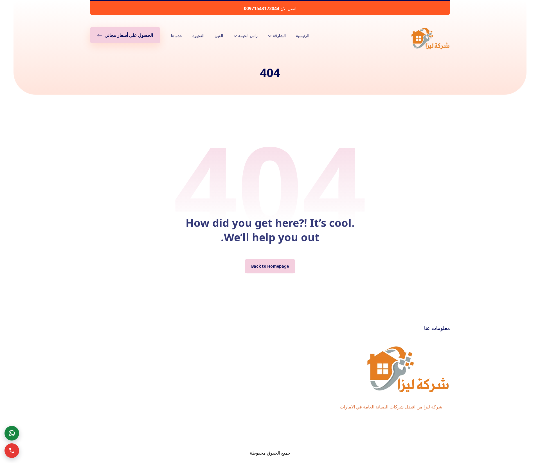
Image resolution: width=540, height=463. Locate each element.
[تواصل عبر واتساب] (11, 433)
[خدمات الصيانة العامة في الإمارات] (430, 38)
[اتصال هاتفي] (11, 450)
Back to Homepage (270, 266)
